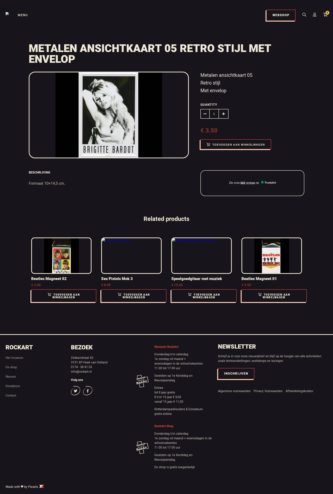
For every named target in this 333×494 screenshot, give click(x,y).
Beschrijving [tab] (39, 172)
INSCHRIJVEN (236, 373)
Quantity (208, 104)
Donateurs (13, 386)
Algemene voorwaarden (234, 391)
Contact (11, 395)
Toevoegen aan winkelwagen (238, 144)
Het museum (14, 358)
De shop (11, 367)
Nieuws (11, 376)
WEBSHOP (280, 15)
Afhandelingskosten (299, 391)
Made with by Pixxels (22, 487)
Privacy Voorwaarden (268, 391)
